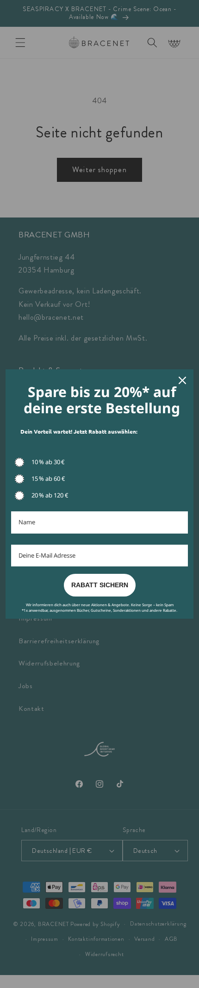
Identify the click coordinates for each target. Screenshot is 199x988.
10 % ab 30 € (47, 462)
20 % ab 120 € (49, 495)
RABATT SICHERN (99, 585)
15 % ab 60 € (48, 478)
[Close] (182, 380)
